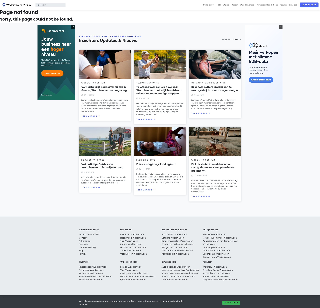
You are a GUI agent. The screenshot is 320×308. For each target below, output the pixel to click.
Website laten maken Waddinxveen (137, 276)
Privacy (82, 253)
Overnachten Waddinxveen (216, 250)
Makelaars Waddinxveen (91, 279)
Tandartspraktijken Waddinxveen (178, 244)
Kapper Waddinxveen (130, 244)
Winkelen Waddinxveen (214, 234)
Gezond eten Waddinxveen (133, 253)
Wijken (226, 5)
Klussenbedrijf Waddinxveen (92, 266)
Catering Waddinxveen (173, 237)
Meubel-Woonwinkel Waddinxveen (220, 237)
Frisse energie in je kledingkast (156, 164)
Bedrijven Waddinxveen (243, 5)
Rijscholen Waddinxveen (132, 234)
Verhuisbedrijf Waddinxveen (175, 253)
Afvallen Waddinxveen (131, 250)
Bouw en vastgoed (93, 160)
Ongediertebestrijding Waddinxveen (220, 279)
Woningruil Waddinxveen (215, 266)
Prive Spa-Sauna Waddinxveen (218, 270)
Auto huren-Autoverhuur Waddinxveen (181, 270)
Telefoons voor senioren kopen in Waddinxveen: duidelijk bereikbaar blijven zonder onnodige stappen (159, 90)
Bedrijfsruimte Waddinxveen (216, 276)
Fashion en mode (146, 160)
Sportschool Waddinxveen (133, 279)
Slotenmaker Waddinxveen (175, 279)
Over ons (83, 244)
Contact (293, 5)
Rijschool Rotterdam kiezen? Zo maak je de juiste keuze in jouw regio (214, 88)
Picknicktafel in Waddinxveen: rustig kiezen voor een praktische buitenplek (212, 167)
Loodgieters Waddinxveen (174, 247)
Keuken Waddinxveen (130, 266)
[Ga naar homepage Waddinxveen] (17, 5)
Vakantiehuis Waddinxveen (216, 253)
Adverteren (309, 5)
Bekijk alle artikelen (230, 39)
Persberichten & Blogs (267, 5)
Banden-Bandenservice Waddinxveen (180, 273)
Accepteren (231, 303)
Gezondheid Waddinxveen (133, 247)
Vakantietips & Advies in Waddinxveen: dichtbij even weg (102, 165)
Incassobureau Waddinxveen (217, 273)
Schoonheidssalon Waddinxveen (177, 241)
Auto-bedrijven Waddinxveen (176, 266)
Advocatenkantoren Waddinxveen (178, 276)
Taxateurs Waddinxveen (91, 273)
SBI (219, 5)
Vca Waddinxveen (129, 270)
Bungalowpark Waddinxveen (217, 257)
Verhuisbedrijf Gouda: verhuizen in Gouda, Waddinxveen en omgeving (104, 88)
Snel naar (207, 5)
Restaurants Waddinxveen (174, 234)
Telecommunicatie (147, 83)
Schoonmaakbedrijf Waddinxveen (95, 276)
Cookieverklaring (87, 247)
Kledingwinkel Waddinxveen (133, 273)
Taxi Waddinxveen (129, 241)
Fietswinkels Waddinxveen (133, 237)
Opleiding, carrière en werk (208, 83)
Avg (81, 250)
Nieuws (283, 5)
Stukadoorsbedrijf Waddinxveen (177, 250)
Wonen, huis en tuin (93, 83)
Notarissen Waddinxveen (91, 270)
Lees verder (89, 116)
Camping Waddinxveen (214, 247)
